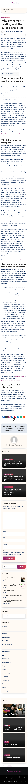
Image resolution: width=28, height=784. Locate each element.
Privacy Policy (9, 781)
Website (5, 544)
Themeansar (14, 779)
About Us (16, 781)
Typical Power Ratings (8, 590)
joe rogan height (19, 376)
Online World (5, 658)
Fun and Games (6, 640)
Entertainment (6, 637)
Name (4, 531)
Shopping (4, 666)
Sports (4, 669)
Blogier (21, 777)
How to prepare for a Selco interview (12, 595)
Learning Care (6, 651)
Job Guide (5, 648)
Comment (5, 511)
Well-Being (5, 691)
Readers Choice (6, 17)
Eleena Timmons (9, 31)
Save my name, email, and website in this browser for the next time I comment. (13, 553)
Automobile (5, 626)
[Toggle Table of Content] (16, 74)
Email (4, 537)
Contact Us (23, 781)
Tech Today (5, 676)
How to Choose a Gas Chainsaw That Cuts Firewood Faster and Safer (13, 463)
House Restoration (7, 644)
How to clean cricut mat (14, 260)
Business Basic (6, 630)
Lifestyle (4, 655)
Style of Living (6, 673)
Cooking (4, 633)
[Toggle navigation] (2, 3)
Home (3, 781)
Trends (4, 684)
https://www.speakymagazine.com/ (11, 380)
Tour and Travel (6, 680)
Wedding (4, 687)
